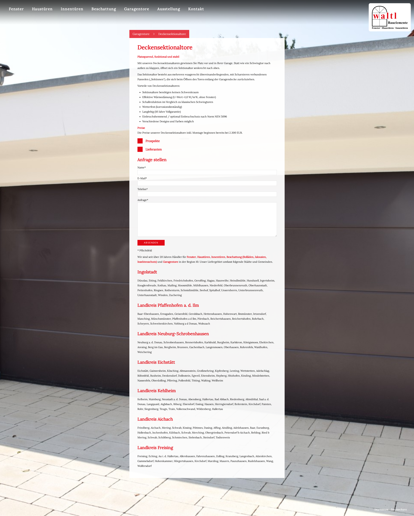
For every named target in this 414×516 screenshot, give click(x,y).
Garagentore (141, 34)
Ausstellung (168, 8)
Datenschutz (399, 509)
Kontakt (196, 8)
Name (140, 167)
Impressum (381, 509)
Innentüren (72, 8)
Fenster (16, 8)
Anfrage (142, 200)
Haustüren (42, 8)
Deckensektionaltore (172, 34)
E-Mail (141, 178)
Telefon (141, 189)
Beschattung (104, 8)
